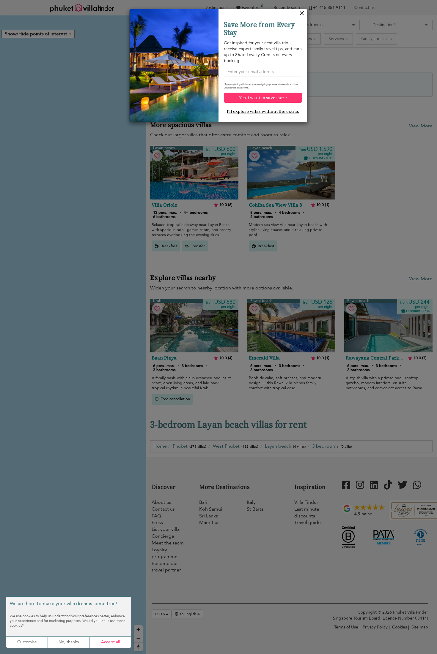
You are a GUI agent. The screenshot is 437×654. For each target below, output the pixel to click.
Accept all (110, 642)
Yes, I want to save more (263, 98)
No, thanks (69, 642)
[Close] (301, 14)
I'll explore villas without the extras (263, 111)
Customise (27, 642)
